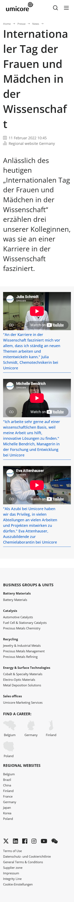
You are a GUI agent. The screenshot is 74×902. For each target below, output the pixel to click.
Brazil (7, 780)
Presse (21, 24)
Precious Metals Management (24, 651)
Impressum (11, 873)
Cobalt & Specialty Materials (22, 674)
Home (7, 24)
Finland (51, 735)
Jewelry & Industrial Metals (22, 645)
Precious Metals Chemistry (21, 628)
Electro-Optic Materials (19, 679)
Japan (7, 807)
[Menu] (66, 7)
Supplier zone (12, 867)
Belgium (10, 735)
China (7, 785)
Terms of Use (12, 851)
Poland (9, 756)
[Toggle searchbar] (55, 7)
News (35, 24)
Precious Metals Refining (20, 657)
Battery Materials (15, 600)
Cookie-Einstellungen (18, 884)
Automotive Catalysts (18, 617)
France (8, 796)
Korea (7, 813)
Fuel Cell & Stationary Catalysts (25, 623)
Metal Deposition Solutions (22, 685)
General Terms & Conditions (23, 862)
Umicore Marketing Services (23, 702)
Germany (31, 735)
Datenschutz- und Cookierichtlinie (27, 856)
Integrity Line (12, 879)
